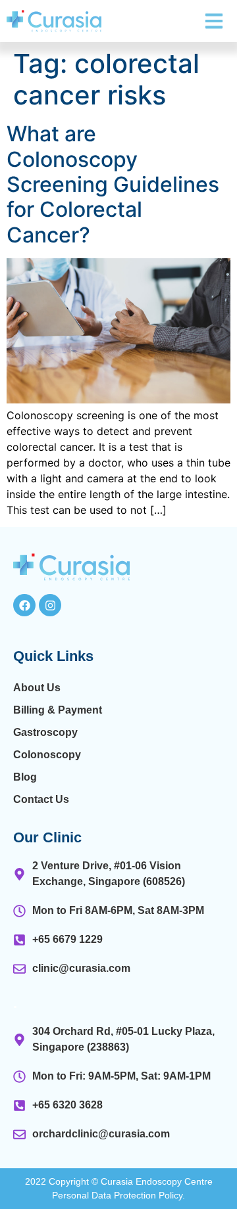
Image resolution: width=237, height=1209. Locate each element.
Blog (25, 777)
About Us (37, 687)
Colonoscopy (47, 754)
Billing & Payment (57, 710)
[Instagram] (50, 605)
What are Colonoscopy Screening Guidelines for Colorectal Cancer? (113, 184)
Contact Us (41, 799)
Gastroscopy (45, 732)
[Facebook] (24, 605)
